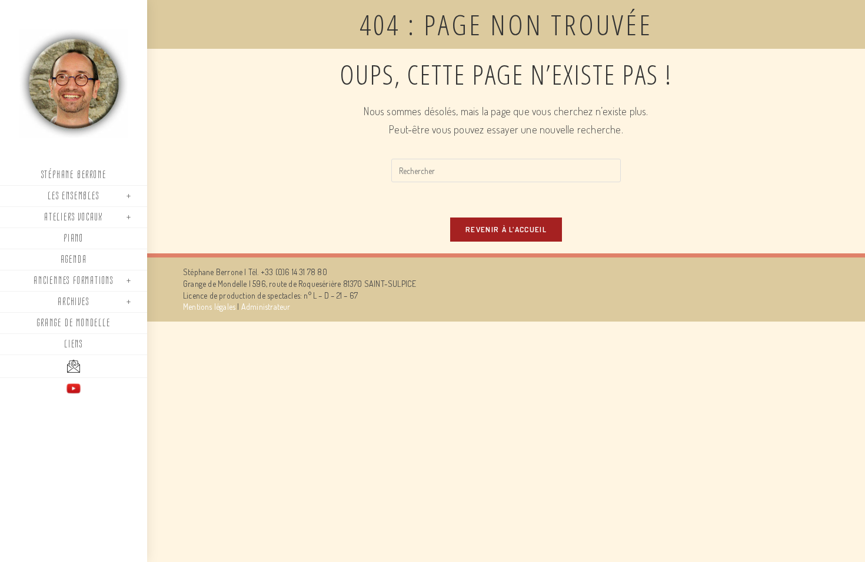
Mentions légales (209, 307)
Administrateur (266, 307)
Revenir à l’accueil (506, 229)
